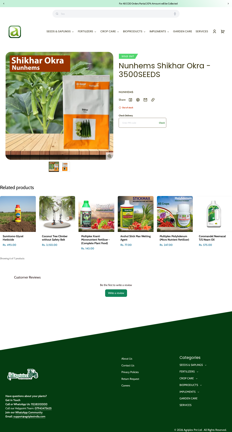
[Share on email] (145, 100)
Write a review (116, 293)
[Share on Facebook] (130, 100)
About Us (126, 358)
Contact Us (127, 365)
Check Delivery (126, 115)
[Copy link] (153, 100)
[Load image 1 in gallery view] (54, 167)
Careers (125, 385)
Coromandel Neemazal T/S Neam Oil (212, 238)
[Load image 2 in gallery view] (65, 167)
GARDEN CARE (189, 398)
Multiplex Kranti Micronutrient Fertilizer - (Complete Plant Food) (95, 240)
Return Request (130, 378)
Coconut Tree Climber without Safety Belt (54, 238)
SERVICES (185, 405)
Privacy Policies (130, 372)
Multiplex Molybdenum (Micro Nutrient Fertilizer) (174, 238)
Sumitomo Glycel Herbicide (13, 238)
